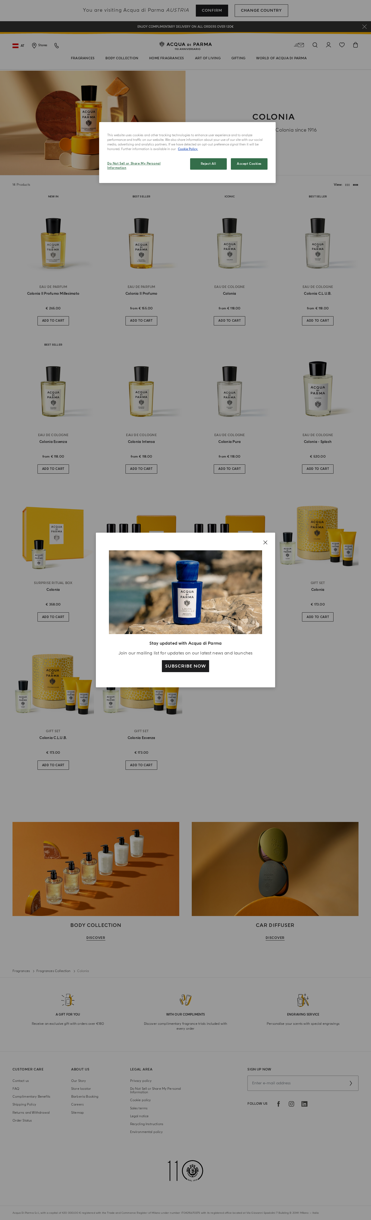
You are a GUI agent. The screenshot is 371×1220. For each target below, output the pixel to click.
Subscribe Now (185, 666)
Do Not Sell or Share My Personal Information (134, 166)
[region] (187, 152)
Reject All (208, 164)
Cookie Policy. (188, 149)
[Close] (265, 542)
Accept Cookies (249, 164)
